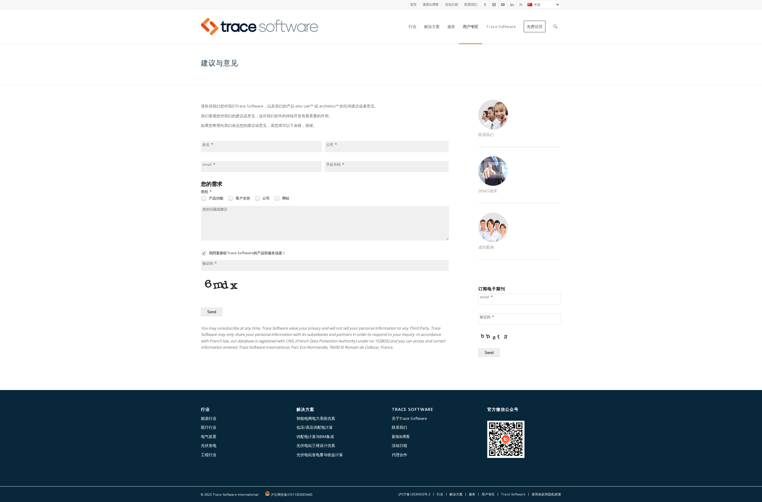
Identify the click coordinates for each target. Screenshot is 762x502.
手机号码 (335, 164)
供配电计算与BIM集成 (315, 436)
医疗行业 (208, 427)
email (208, 164)
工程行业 (208, 454)
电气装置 (208, 436)
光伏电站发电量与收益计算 (319, 454)
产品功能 (215, 198)
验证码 (209, 263)
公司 (331, 144)
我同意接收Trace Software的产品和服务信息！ (247, 252)
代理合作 (399, 454)
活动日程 (451, 4)
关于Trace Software (409, 418)
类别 (206, 191)
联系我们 (470, 4)
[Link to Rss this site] (520, 4)
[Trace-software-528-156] (259, 26)
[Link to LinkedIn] (512, 4)
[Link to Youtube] (503, 4)
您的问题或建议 (214, 209)
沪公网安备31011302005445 (291, 494)
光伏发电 (208, 445)
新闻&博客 (431, 4)
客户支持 (242, 198)
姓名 (207, 144)
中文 (533, 5)
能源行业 (208, 418)
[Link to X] (494, 4)
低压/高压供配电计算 (314, 427)
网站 (285, 198)
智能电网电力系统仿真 (315, 418)
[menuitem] (413, 4)
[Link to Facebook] (485, 4)
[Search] (555, 26)
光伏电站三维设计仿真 (315, 445)
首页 (413, 4)
